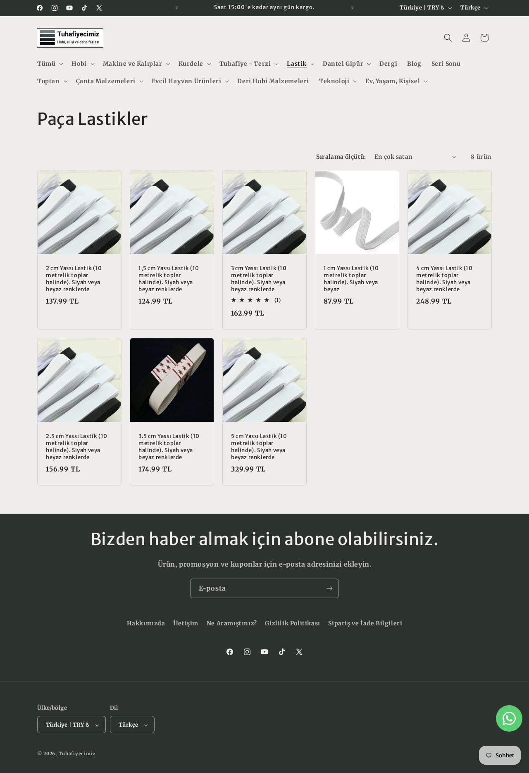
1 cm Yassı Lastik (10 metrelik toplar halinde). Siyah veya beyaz (351, 279)
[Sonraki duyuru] (352, 8)
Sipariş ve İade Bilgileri (365, 623)
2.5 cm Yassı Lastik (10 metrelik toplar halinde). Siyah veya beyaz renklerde (76, 447)
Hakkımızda (146, 623)
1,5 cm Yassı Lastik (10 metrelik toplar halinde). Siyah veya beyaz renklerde (168, 279)
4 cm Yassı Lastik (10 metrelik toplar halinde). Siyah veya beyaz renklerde (444, 279)
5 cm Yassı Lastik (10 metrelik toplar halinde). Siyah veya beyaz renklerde (259, 447)
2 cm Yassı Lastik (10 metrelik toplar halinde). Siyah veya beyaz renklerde (74, 279)
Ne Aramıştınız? (232, 623)
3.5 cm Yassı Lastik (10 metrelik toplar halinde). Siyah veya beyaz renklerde (169, 447)
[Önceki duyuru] (176, 8)
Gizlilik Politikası (292, 623)
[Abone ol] (329, 588)
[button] (49, 63)
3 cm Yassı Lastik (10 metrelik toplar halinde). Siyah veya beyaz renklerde (259, 279)
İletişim (185, 623)
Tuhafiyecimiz (77, 754)
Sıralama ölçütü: (341, 156)
